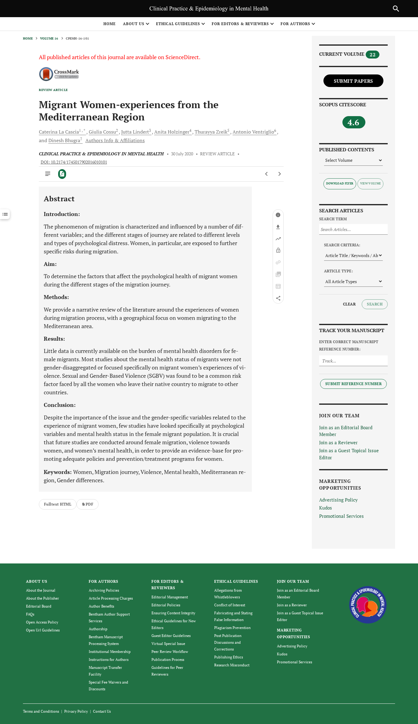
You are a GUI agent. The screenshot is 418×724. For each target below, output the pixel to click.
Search (375, 304)
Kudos (325, 508)
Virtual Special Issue (168, 643)
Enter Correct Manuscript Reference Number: (349, 345)
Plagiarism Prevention (232, 627)
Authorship (98, 629)
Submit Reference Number (353, 383)
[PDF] (62, 174)
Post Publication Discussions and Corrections (227, 642)
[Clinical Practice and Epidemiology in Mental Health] (368, 604)
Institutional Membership (110, 651)
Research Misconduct (231, 665)
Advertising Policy (338, 500)
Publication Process (167, 659)
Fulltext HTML (57, 504)
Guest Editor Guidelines (171, 635)
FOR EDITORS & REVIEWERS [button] (240, 23)
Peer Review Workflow (169, 651)
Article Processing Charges (111, 598)
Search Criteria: (342, 245)
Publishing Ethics (228, 657)
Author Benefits (101, 606)
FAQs (30, 614)
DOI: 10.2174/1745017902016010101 (74, 162)
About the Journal (40, 590)
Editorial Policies (165, 605)
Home (109, 23)
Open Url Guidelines (43, 630)
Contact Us (102, 711)
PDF (89, 504)
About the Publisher (42, 598)
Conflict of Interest (229, 605)
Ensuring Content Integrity (173, 613)
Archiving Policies (104, 590)
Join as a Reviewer (338, 442)
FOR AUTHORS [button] (295, 23)
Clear (349, 304)
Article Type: (338, 271)
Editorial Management (169, 597)
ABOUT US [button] (133, 23)
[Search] (396, 8)
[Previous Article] (267, 174)
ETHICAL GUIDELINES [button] (178, 23)
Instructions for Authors (109, 659)
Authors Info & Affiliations (115, 140)
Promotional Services (341, 516)
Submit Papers (353, 81)
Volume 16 (49, 38)
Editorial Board (38, 606)
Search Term (333, 219)
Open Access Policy (42, 622)
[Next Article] (279, 174)
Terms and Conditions (41, 711)
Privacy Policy (76, 711)
